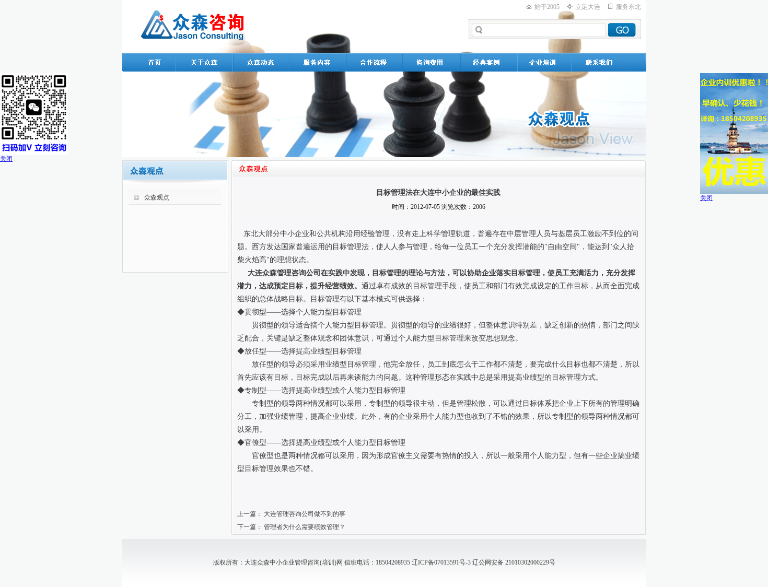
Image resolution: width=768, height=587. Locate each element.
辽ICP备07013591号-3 (441, 562)
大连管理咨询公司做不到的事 (304, 514)
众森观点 (156, 197)
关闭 (6, 158)
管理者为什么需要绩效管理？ (304, 527)
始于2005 (547, 6)
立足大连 (587, 6)
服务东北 (628, 6)
